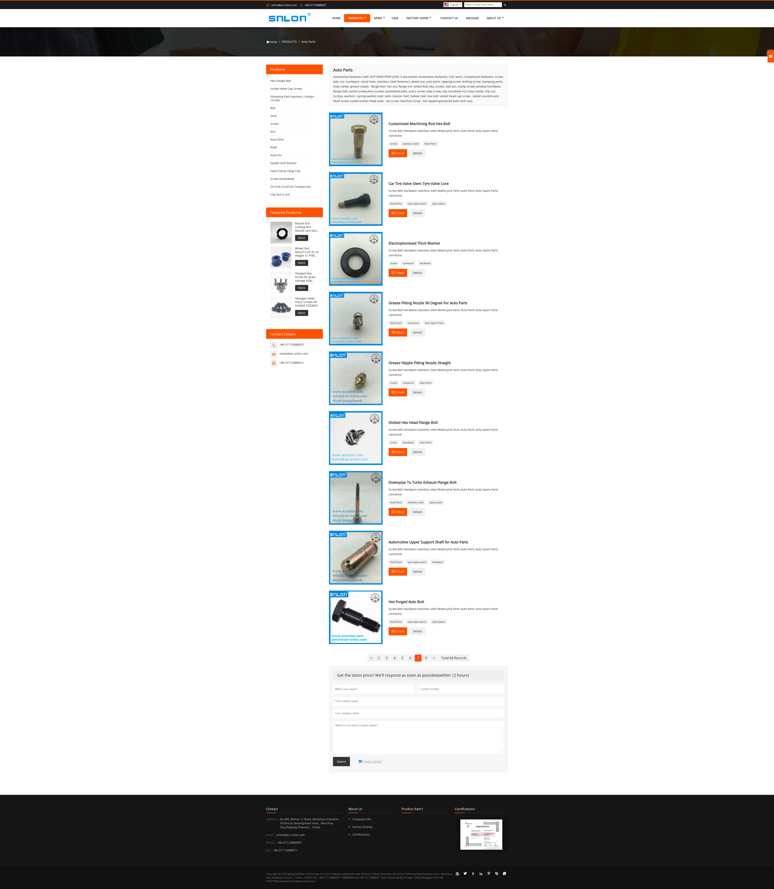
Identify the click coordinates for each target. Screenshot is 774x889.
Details (417, 153)
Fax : (269, 850)
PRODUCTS (355, 18)
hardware (425, 263)
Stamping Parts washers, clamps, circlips (292, 98)
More (301, 238)
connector (408, 263)
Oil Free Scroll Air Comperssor (290, 187)
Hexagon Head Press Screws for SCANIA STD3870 (306, 302)
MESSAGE (472, 18)
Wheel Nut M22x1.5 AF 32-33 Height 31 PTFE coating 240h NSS (307, 252)
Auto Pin (276, 155)
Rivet (273, 147)
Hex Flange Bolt (280, 81)
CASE (395, 18)
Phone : (271, 842)
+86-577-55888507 (315, 5)
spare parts (438, 203)
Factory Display (362, 827)
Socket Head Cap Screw (286, 89)
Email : (270, 835)
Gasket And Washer (283, 163)
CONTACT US (449, 18)
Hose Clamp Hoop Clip (285, 171)
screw (393, 143)
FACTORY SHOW (417, 18)
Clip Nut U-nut (280, 194)
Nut (272, 131)
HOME (336, 18)
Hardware (408, 442)
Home (271, 42)
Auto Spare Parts (434, 323)
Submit (341, 761)
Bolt (273, 108)
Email (398, 153)
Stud (273, 116)
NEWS (378, 18)
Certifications (361, 834)
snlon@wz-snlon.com (284, 5)
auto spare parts (417, 203)
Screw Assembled (282, 179)
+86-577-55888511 (291, 363)
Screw (274, 124)
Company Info (361, 819)
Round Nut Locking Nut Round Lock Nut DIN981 (305, 227)
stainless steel (411, 143)
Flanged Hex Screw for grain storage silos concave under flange (305, 277)
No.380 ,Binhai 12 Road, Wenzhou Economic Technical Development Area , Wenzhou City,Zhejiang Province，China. (309, 823)
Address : (272, 819)
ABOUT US (494, 18)
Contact (272, 809)
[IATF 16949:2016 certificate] (481, 834)
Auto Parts (430, 143)
